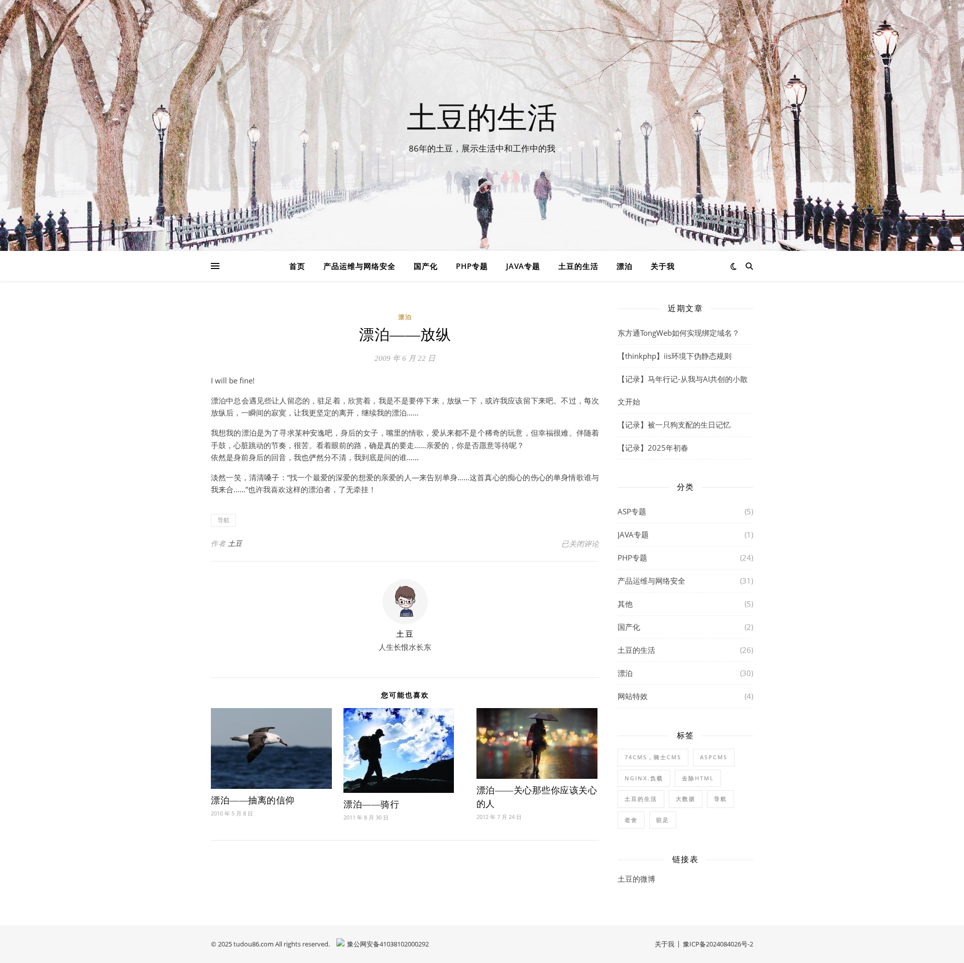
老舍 (631, 819)
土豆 (235, 543)
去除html (698, 778)
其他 (625, 604)
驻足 (662, 819)
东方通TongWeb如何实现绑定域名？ (679, 333)
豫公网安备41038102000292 (388, 943)
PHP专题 (472, 266)
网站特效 (633, 696)
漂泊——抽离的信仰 (253, 800)
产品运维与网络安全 (359, 266)
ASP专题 (632, 511)
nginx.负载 (644, 778)
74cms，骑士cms (653, 757)
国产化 (426, 266)
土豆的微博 (636, 879)
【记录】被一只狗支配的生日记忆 (674, 425)
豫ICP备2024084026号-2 (718, 943)
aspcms (714, 757)
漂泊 (625, 266)
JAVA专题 (523, 266)
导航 (223, 520)
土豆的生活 (482, 116)
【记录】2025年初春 (653, 448)
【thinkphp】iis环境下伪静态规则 (675, 356)
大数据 (685, 798)
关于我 (663, 266)
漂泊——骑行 (371, 804)
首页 (297, 266)
